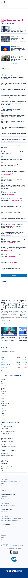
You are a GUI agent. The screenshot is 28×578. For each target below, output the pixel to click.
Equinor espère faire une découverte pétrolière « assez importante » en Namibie (13, 115)
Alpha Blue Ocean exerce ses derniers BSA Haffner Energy (13, 152)
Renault (3, 390)
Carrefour (3, 413)
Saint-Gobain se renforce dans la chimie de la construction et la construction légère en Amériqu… (12, 212)
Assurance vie (4, 460)
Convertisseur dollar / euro (7, 440)
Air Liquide (3, 410)
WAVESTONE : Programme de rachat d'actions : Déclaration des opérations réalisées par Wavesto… (12, 226)
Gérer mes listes (4, 370)
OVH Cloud (3, 400)
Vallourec (3, 412)
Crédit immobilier (5, 462)
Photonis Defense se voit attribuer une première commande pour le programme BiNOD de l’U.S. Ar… (13, 173)
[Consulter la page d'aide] (21, 2)
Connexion (25, 2)
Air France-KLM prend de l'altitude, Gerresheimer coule (13, 90)
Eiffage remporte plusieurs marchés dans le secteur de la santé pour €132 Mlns (13, 140)
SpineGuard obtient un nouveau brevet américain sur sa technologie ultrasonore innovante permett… (13, 241)
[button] (1, 2)
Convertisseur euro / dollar (7, 441)
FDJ (2, 381)
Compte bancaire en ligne (7, 455)
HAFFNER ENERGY (5, 364)
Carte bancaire (4, 457)
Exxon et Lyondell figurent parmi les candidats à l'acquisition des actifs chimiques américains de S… (13, 186)
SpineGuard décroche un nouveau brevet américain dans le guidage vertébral (13, 205)
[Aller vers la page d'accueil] (4, 2)
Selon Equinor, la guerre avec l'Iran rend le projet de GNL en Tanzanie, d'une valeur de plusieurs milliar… (13, 103)
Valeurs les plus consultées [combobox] (8, 351)
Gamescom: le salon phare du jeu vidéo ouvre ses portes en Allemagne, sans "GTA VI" (13, 96)
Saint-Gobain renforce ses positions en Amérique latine (13, 219)
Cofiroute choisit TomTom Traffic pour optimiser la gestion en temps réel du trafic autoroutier (13, 165)
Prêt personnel (4, 463)
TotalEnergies (4, 385)
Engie (2, 415)
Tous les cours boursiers (6, 426)
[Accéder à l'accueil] (2, 7)
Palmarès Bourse (5, 433)
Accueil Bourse (4, 425)
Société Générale (5, 403)
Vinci (2, 378)
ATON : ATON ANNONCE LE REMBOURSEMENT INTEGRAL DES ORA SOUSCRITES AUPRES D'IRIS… (12, 233)
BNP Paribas (4, 401)
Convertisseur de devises (7, 438)
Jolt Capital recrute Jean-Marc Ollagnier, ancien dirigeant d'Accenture (12, 122)
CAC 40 (3, 362)
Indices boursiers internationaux (8, 431)
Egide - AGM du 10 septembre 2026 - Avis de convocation (12, 255)
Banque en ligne (4, 453)
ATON (2, 360)
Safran (2, 383)
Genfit (2, 408)
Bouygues (3, 391)
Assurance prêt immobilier (7, 466)
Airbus (2, 398)
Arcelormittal (4, 405)
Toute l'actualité (14, 63)
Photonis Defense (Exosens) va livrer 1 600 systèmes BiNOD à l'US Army (11, 158)
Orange (3, 393)
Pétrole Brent (4, 367)
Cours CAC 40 (4, 428)
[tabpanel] (14, 172)
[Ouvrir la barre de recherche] (18, 2)
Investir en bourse (5, 468)
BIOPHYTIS (4, 357)
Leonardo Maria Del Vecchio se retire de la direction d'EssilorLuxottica (13, 134)
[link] (10, 481)
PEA (2, 470)
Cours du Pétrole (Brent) (6, 435)
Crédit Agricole (4, 379)
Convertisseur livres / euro (7, 444)
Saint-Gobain (4, 395)
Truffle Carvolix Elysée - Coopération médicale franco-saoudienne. (12, 199)
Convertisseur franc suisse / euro (8, 446)
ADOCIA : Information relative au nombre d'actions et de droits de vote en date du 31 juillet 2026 (13, 249)
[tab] (3, 71)
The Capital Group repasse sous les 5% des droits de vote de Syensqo (13, 84)
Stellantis (3, 388)
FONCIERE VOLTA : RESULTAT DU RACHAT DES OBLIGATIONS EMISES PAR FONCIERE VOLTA (12, 268)
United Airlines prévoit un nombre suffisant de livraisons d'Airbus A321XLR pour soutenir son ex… (12, 77)
